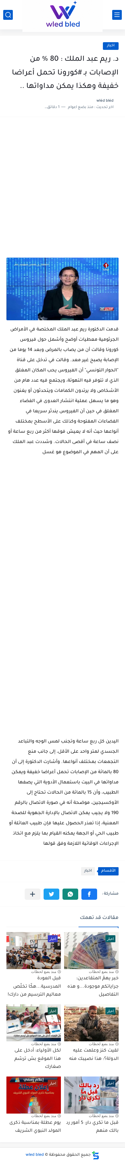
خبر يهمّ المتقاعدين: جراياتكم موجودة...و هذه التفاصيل (93, 987)
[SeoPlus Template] (95, 1155)
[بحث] (8, 15)
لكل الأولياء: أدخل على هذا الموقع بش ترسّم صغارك (37, 1059)
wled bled (35, 1155)
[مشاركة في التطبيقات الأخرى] (32, 894)
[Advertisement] (62, 190)
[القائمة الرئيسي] (117, 15)
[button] (89, 894)
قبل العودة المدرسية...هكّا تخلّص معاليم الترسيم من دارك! (34, 987)
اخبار (110, 46)
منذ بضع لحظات (101, 971)
